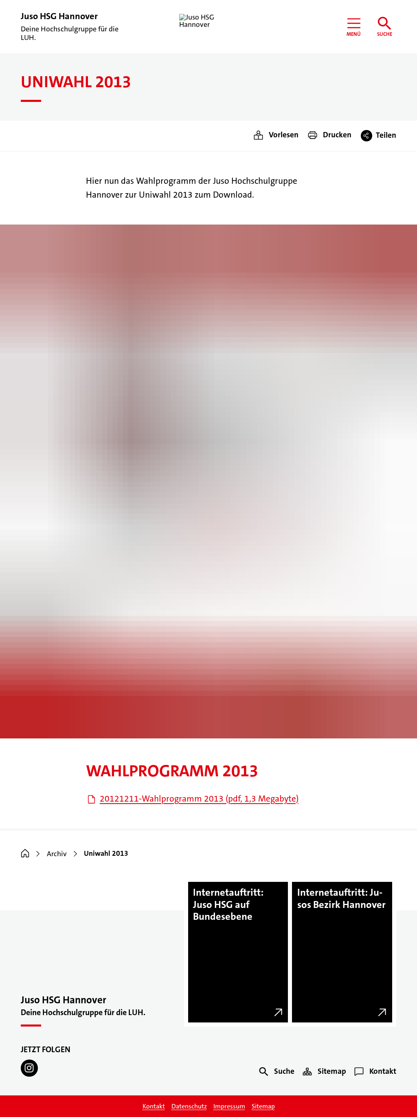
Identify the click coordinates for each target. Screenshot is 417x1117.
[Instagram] (29, 1068)
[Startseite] (25, 854)
